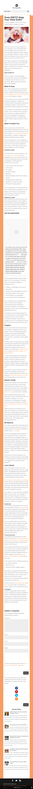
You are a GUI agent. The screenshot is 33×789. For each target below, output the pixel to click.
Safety (21, 24)
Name (6, 634)
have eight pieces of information (12, 155)
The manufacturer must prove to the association (16, 480)
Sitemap (24, 786)
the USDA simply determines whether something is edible (16, 404)
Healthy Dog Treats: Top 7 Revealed (18, 724)
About (4, 786)
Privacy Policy (10, 786)
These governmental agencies (19, 133)
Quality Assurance (8, 24)
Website (6, 648)
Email (6, 641)
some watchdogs (24, 507)
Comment (7, 618)
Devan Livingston (10, 22)
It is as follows (15, 430)
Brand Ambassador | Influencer (21, 275)
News (24, 22)
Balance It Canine (8, 392)
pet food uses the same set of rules (19, 375)
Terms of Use (18, 786)
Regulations (17, 24)
